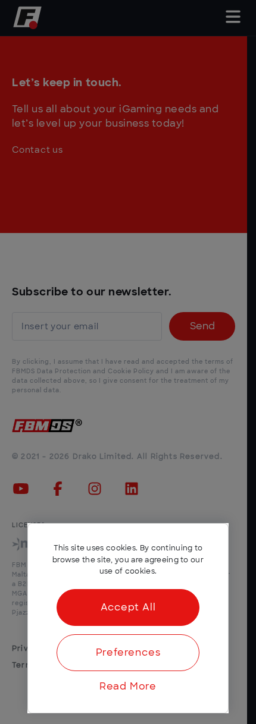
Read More (128, 686)
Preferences (128, 652)
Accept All (128, 607)
